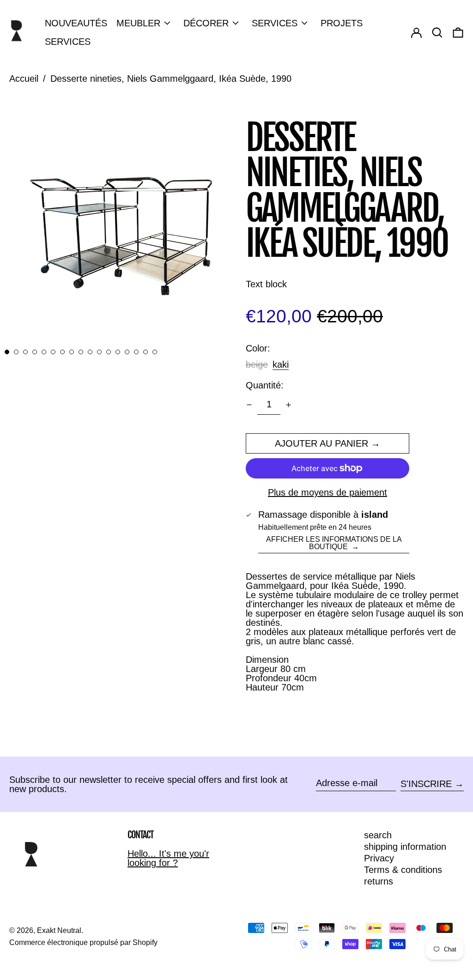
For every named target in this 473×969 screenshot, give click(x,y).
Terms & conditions (403, 870)
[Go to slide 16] (145, 352)
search (378, 835)
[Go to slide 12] (108, 352)
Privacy (379, 858)
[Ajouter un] (288, 405)
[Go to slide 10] (90, 352)
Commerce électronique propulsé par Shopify (83, 942)
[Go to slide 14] (127, 352)
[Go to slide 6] (53, 352)
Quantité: (265, 385)
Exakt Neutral (59, 930)
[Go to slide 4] (34, 352)
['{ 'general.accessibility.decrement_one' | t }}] (249, 405)
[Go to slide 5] (44, 352)
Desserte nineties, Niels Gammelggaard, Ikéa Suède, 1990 (170, 78)
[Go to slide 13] (117, 352)
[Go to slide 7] (62, 352)
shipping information (405, 847)
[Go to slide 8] (71, 352)
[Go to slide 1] (7, 352)
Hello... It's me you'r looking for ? (168, 858)
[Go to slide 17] (154, 352)
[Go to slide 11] (99, 352)
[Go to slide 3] (25, 352)
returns (378, 881)
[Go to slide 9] (81, 352)
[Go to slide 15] (136, 352)
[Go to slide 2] (16, 352)
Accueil (23, 78)
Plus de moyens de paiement (327, 492)
